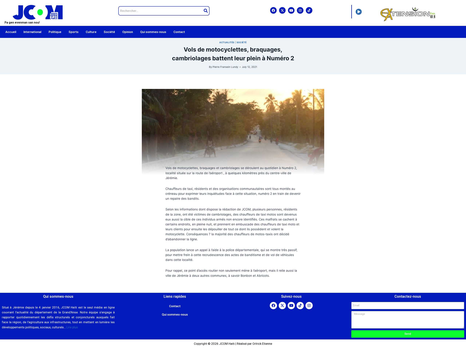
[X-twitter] (282, 10)
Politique (55, 32)
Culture (91, 32)
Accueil (10, 32)
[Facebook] (273, 10)
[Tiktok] (309, 10)
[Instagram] (300, 10)
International (32, 32)
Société (109, 32)
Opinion (127, 32)
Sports (73, 32)
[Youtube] (291, 10)
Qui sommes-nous (153, 32)
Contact (179, 32)
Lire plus (72, 327)
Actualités (226, 42)
